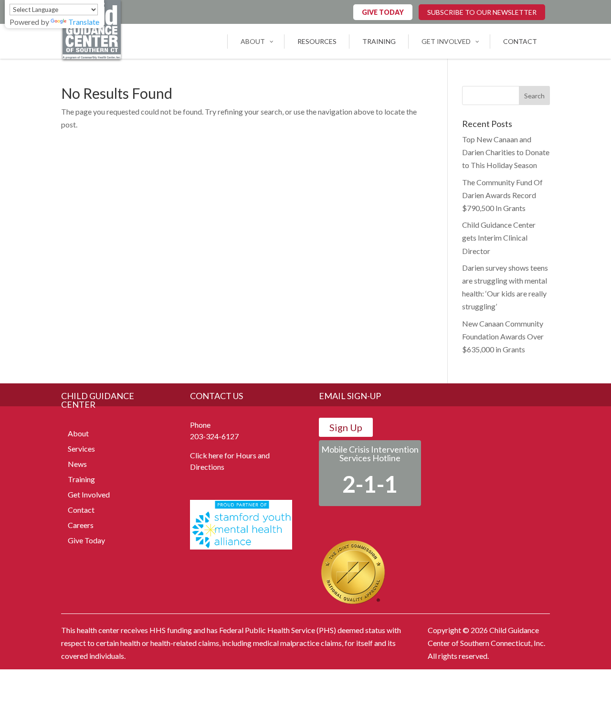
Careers (81, 524)
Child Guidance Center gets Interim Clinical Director (499, 237)
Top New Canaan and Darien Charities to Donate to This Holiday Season (505, 152)
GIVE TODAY (383, 12)
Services (81, 448)
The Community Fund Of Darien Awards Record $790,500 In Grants (502, 195)
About (78, 433)
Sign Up (345, 427)
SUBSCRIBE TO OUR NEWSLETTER (482, 12)
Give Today (86, 540)
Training (81, 479)
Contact (81, 509)
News (77, 463)
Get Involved (89, 494)
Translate (83, 21)
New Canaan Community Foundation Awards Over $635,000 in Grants (503, 336)
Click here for (212, 455)
